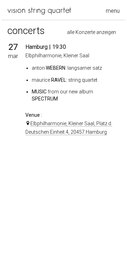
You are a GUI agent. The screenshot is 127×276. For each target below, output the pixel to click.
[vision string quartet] (39, 11)
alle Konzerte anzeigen (91, 32)
